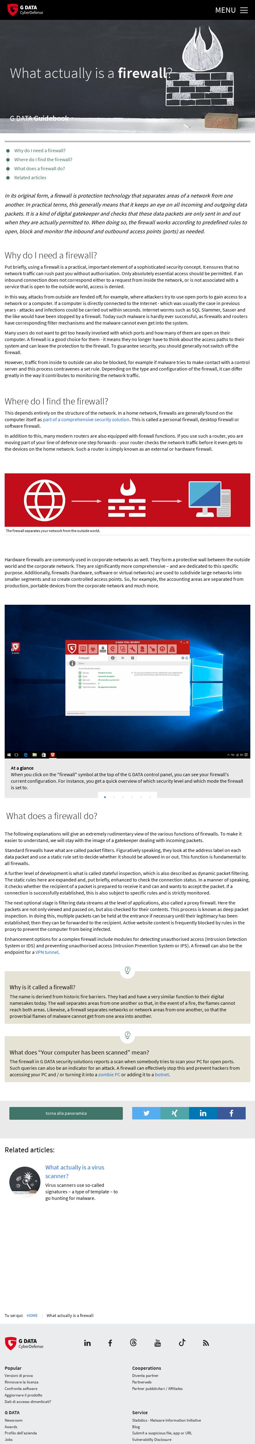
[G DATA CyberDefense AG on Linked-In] (87, 1343)
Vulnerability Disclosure (151, 1439)
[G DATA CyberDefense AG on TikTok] (182, 1343)
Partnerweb (141, 1382)
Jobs (8, 1439)
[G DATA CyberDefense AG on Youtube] (158, 1343)
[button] (146, 1113)
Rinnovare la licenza (22, 1382)
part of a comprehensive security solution (85, 419)
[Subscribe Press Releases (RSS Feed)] (206, 1343)
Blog (136, 1426)
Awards (11, 1426)
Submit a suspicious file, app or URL (162, 1433)
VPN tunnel (46, 952)
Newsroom (14, 1420)
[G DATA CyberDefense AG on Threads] (133, 1343)
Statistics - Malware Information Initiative (166, 1420)
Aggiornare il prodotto (23, 1395)
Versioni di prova (19, 1375)
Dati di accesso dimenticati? (28, 1401)
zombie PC (109, 1074)
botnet (162, 1074)
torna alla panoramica (66, 1113)
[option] (127, 701)
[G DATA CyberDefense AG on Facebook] (110, 1343)
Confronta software (21, 1388)
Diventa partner (145, 1375)
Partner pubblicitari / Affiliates (157, 1388)
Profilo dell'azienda (21, 1433)
